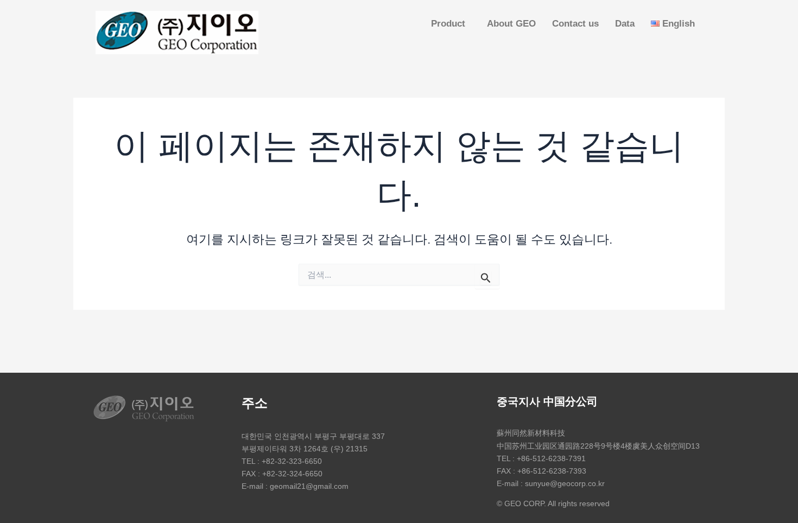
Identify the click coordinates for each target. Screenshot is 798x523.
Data (625, 23)
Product (448, 23)
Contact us (575, 23)
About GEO (511, 23)
